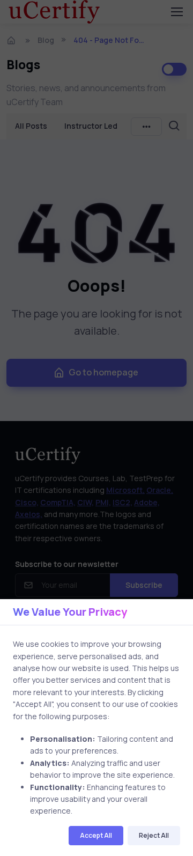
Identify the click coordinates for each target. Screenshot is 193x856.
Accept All (96, 835)
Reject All (154, 835)
